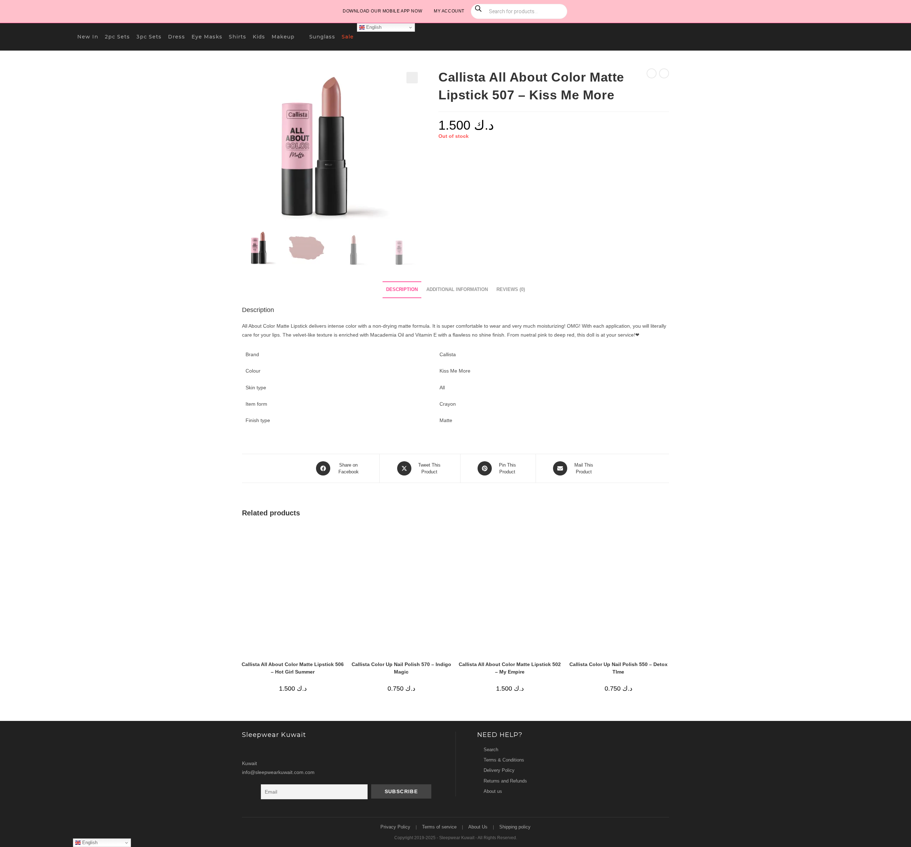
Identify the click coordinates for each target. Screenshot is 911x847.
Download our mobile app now (382, 11)
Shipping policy (515, 827)
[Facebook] (262, 749)
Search (491, 749)
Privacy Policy (395, 827)
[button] (412, 77)
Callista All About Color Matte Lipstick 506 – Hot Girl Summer (293, 668)
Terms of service (439, 827)
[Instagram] (248, 749)
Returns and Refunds (505, 781)
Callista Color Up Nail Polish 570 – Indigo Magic (401, 668)
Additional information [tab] (457, 289)
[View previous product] (652, 73)
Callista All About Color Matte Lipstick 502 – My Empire (510, 668)
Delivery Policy (499, 770)
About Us (478, 827)
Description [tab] (402, 289)
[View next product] (664, 73)
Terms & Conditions (504, 760)
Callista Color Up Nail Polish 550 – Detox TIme (618, 668)
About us (493, 791)
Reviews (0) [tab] (510, 289)
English (373, 27)
